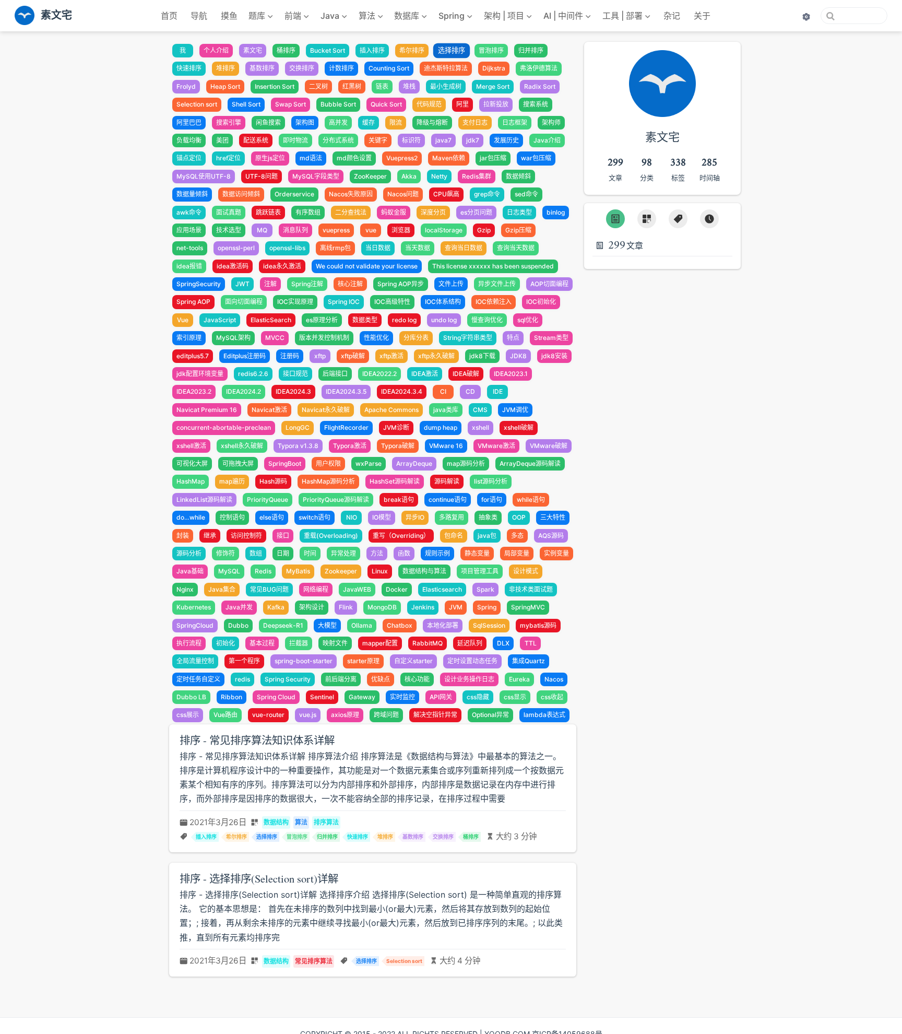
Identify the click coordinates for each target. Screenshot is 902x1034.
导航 (199, 15)
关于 (702, 15)
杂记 (671, 15)
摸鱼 (229, 15)
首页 (169, 15)
